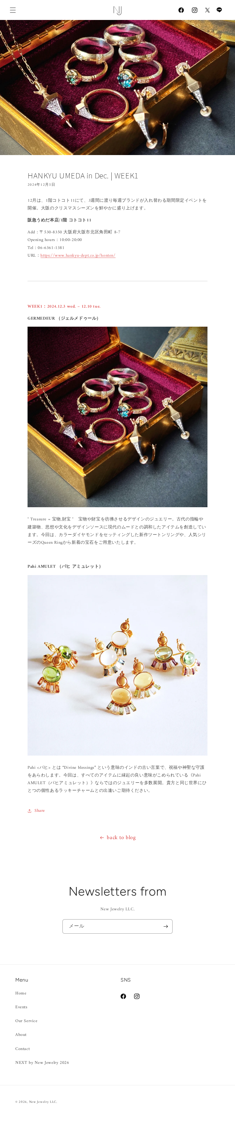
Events (21, 1007)
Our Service (26, 1021)
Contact (22, 1049)
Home (20, 993)
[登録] (165, 926)
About (21, 1035)
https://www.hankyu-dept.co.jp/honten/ (77, 255)
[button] (13, 10)
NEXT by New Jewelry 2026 (42, 1063)
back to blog (121, 837)
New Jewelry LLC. (43, 1102)
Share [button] (40, 811)
